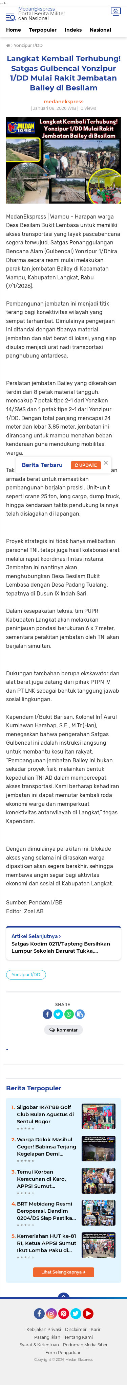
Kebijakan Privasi (43, 1329)
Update (87, 465)
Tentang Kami (78, 1337)
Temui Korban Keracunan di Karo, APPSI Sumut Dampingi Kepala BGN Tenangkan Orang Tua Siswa (46, 1179)
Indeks (73, 30)
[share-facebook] (47, 1014)
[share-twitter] (58, 1014)
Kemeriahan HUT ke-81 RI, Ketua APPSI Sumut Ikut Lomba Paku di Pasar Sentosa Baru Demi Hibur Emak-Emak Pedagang (46, 1243)
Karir (96, 1329)
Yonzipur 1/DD (26, 974)
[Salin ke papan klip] (80, 1014)
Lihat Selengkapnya (62, 1272)
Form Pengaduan (63, 1352)
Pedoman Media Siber (85, 1344)
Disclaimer (76, 1329)
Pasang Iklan (47, 1337)
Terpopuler (43, 30)
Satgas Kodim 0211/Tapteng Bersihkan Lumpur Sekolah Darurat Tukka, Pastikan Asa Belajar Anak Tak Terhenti (62, 947)
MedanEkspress (36, 9)
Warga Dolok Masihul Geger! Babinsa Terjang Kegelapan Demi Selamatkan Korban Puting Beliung (46, 1146)
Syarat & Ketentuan (39, 1344)
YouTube (93, 1322)
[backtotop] (64, 1299)
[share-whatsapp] (69, 1014)
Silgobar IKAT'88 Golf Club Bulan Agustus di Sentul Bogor (45, 1114)
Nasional (100, 30)
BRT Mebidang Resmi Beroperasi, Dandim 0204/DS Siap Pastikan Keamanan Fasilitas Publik (46, 1211)
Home (13, 30)
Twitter (78, 1322)
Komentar (67, 1030)
